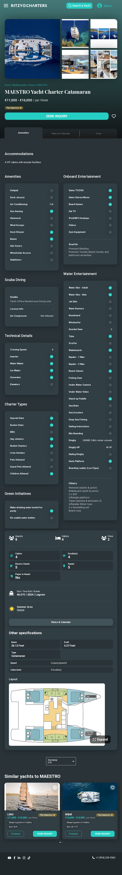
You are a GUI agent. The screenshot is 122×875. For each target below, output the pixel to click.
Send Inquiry (56, 116)
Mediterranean (19, 85)
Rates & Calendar (61, 622)
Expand (102, 739)
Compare (15, 833)
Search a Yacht (81, 5)
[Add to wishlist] (113, 116)
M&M (68, 814)
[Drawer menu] (6, 5)
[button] (60, 842)
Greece (32, 85)
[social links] (9, 857)
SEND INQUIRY (45, 833)
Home (7, 85)
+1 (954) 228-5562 (105, 857)
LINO (10, 814)
